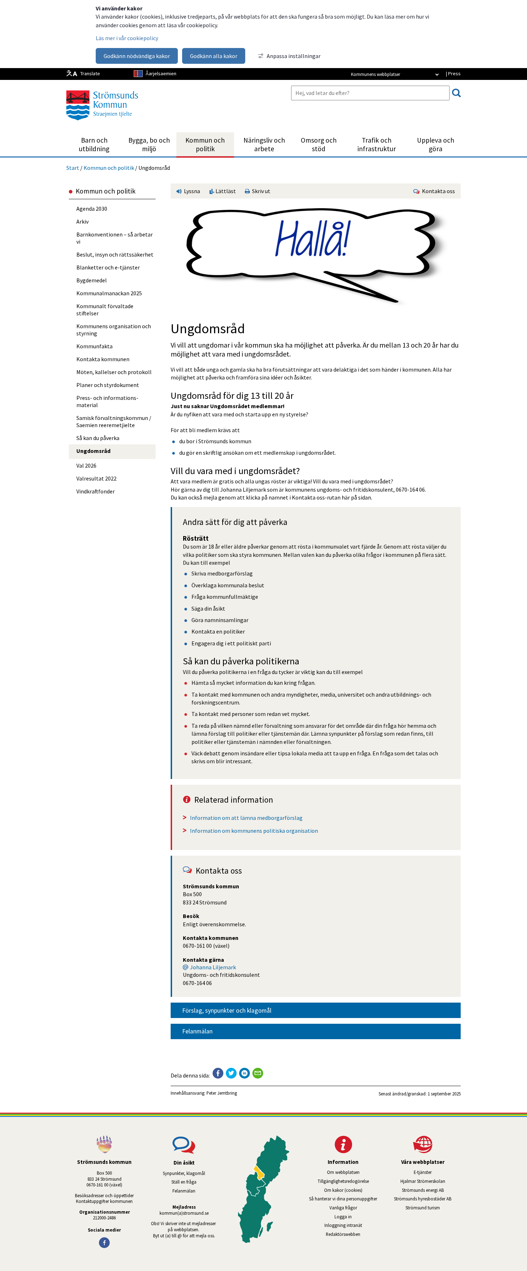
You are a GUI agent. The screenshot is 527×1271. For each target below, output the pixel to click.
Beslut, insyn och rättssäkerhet (114, 254)
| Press (453, 73)
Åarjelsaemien (161, 73)
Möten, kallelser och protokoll (114, 372)
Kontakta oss (437, 191)
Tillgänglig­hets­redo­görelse (343, 1181)
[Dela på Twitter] (231, 1073)
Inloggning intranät (352, 1225)
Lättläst (225, 191)
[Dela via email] (257, 1073)
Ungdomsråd (93, 450)
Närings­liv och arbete (264, 144)
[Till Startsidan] (102, 122)
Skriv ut (260, 191)
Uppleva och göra (435, 144)
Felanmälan (197, 1031)
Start (72, 167)
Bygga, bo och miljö (149, 144)
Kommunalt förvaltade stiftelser (104, 309)
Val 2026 (86, 465)
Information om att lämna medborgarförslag (246, 817)
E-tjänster (437, 1172)
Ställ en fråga (183, 1182)
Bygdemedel (91, 280)
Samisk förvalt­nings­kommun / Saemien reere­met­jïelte (113, 421)
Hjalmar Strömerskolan (430, 1181)
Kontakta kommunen (102, 359)
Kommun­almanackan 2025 (109, 293)
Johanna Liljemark (213, 967)
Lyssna (191, 191)
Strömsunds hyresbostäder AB (427, 1198)
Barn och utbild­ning (94, 144)
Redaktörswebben (343, 1234)
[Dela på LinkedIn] (244, 1073)
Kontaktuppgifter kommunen (104, 1201)
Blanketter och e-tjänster (108, 267)
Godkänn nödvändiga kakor (137, 55)
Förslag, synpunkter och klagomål (226, 1010)
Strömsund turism (433, 1207)
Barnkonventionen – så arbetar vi (114, 238)
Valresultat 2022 (96, 478)
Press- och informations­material (107, 401)
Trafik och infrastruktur (376, 144)
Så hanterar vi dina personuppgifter (343, 1198)
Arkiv (82, 221)
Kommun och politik (205, 144)
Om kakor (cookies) (343, 1190)
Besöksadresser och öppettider (104, 1195)
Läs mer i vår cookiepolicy (127, 38)
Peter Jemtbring (221, 1093)
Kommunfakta (94, 346)
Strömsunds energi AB (431, 1190)
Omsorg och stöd (319, 144)
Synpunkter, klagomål (184, 1173)
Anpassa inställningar (294, 55)
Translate (90, 73)
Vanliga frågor (343, 1207)
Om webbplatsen (343, 1172)
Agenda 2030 (91, 208)
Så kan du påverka (97, 437)
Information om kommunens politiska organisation (254, 830)
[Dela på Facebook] (218, 1073)
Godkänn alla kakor (213, 55)
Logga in (343, 1216)
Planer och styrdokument (107, 384)
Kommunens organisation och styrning (113, 329)
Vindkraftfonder (95, 491)
